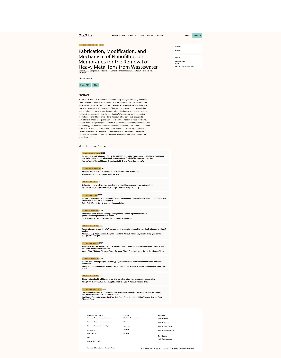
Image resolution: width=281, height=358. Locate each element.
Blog (142, 35)
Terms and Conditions (95, 348)
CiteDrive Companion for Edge (98, 326)
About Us (132, 35)
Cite (95, 85)
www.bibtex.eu (163, 318)
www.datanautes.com (165, 326)
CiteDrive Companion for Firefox (98, 322)
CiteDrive (126, 329)
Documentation (92, 333)
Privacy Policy (110, 348)
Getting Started (118, 35)
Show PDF (84, 85)
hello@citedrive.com (165, 339)
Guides (150, 35)
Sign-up (197, 35)
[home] (85, 36)
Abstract (178, 50)
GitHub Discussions (94, 341)
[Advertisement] (140, 16)
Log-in (188, 35)
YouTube (126, 333)
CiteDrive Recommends (131, 318)
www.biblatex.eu (163, 322)
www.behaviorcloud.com (166, 330)
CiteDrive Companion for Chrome (99, 318)
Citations (126, 322)
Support (160, 35)
